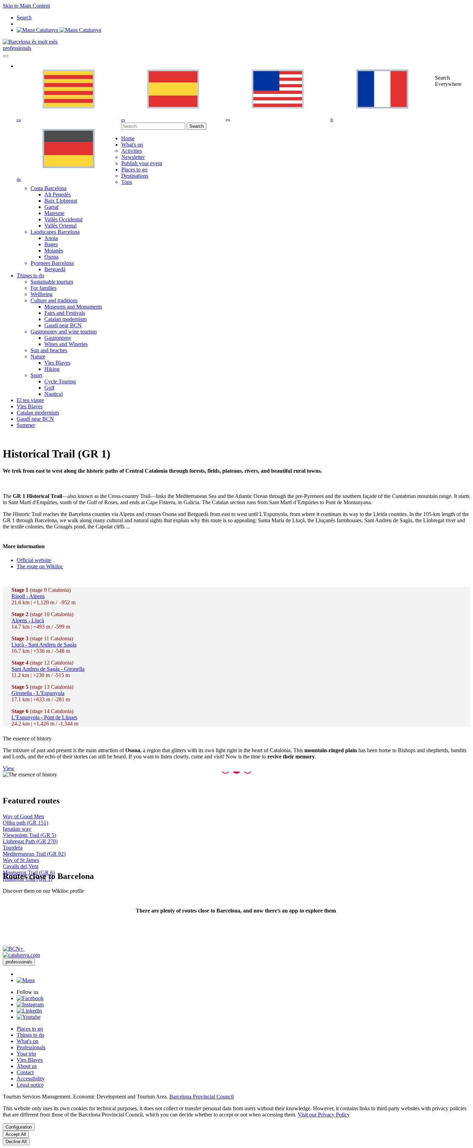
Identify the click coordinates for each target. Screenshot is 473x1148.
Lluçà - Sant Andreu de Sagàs (44, 645)
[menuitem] (128, 138)
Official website (34, 560)
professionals (17, 48)
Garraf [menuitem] (51, 207)
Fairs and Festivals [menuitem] (64, 313)
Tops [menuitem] (126, 182)
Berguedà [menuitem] (54, 269)
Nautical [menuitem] (53, 394)
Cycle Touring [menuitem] (60, 381)
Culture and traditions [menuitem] (54, 300)
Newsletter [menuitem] (133, 157)
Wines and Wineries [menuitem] (66, 344)
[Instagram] (30, 1004)
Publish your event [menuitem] (141, 163)
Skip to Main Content (26, 6)
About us (27, 1066)
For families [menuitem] (43, 288)
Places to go (30, 1029)
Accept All (16, 1134)
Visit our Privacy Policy (324, 1115)
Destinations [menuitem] (134, 176)
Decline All (16, 1141)
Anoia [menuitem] (51, 238)
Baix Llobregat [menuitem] (60, 201)
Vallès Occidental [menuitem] (63, 219)
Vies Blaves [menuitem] (57, 363)
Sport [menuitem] (36, 375)
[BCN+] (14, 949)
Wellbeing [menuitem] (41, 294)
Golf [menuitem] (49, 388)
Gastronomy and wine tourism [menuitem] (63, 332)
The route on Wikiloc (40, 566)
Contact (25, 1072)
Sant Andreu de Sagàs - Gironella (47, 669)
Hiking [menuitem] (52, 369)
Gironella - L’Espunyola (37, 693)
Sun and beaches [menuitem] (48, 350)
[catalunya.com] (21, 955)
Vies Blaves (30, 1060)
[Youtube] (29, 1017)
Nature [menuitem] (37, 356)
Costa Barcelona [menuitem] (48, 188)
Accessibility (31, 1079)
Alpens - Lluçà (27, 620)
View (9, 768)
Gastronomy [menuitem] (57, 338)
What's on (27, 1041)
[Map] (59, 30)
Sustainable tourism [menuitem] (51, 282)
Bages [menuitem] (51, 244)
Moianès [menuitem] (53, 250)
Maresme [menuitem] (54, 213)
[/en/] (30, 42)
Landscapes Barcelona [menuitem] (55, 232)
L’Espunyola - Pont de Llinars (44, 717)
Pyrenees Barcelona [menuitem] (52, 263)
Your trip (26, 1054)
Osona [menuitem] (51, 257)
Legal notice (30, 1085)
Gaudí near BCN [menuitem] (63, 325)
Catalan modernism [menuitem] (65, 319)
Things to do (30, 1035)
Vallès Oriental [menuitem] (60, 226)
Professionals (31, 1047)
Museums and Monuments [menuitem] (73, 307)
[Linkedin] (29, 1011)
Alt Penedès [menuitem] (57, 194)
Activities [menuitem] (131, 151)
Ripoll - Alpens (28, 596)
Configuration (19, 1127)
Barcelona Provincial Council (201, 1097)
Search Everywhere (448, 81)
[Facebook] (30, 998)
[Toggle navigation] (5, 56)
